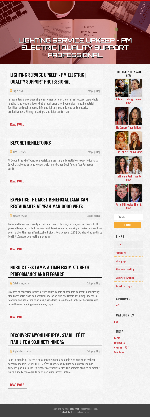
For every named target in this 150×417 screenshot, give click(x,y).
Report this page (124, 286)
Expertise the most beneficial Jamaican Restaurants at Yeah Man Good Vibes (49, 203)
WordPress (119, 352)
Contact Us (65, 412)
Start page (121, 261)
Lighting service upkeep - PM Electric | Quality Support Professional (48, 78)
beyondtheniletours (30, 142)
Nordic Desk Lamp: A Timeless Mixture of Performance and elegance (50, 270)
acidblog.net (73, 409)
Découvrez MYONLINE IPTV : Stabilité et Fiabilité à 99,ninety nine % (47, 338)
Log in (118, 244)
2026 (116, 305)
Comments (121, 347)
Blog (98, 91)
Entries (119, 343)
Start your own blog (125, 269)
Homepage (121, 253)
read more (17, 124)
